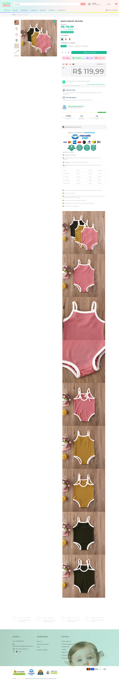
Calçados (52, 10)
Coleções (34, 10)
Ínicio (8, 10)
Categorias (24, 10)
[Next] (54, 38)
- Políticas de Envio (66, 641)
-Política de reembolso (67, 658)
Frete (38, 647)
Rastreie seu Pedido (42, 649)
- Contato (63, 649)
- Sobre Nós (64, 652)
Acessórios (61, 10)
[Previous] (23, 38)
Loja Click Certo (52, 678)
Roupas (15, 10)
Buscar (83, 4)
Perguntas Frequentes (43, 644)
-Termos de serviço (66, 655)
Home (13, 14)
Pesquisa (39, 641)
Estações (43, 10)
